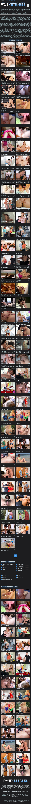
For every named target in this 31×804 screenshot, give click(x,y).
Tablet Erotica (21, 564)
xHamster (18, 65)
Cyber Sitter (23, 801)
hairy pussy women (18, 12)
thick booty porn (11, 1)
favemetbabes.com (16, 794)
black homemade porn (21, 2)
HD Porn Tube (20, 577)
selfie (21, 35)
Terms (10, 795)
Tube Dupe (3, 51)
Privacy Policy (17, 795)
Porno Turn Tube (6, 575)
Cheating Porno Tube (7, 579)
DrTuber (3, 80)
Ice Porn (4, 567)
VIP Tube (20, 568)
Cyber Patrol (8, 801)
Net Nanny (16, 801)
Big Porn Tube (20, 575)
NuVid (4, 569)
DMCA (23, 795)
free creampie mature (7, 2)
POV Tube (4, 577)
